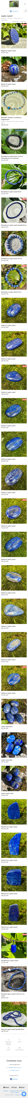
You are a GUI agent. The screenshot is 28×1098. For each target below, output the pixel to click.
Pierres (10, 18)
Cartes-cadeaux (19, 1050)
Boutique (3, 18)
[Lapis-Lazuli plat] (14, 711)
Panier (8, 1050)
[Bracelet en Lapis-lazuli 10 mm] (14, 243)
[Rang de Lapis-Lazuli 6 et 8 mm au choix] (14, 979)
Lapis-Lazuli (4, 20)
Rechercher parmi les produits (8, 1043)
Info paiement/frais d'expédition (17, 1090)
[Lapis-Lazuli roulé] (14, 778)
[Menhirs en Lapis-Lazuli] (14, 811)
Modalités (5, 1090)
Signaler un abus (19, 1094)
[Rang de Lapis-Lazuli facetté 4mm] (14, 1014)
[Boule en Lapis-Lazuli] (14, 69)
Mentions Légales (15, 1092)
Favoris (19, 1041)
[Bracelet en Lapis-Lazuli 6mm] (14, 176)
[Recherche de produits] (26, 11)
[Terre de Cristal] (14, 4)
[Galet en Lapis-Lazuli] (14, 310)
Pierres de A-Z (18, 18)
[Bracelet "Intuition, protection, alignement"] (14, 102)
